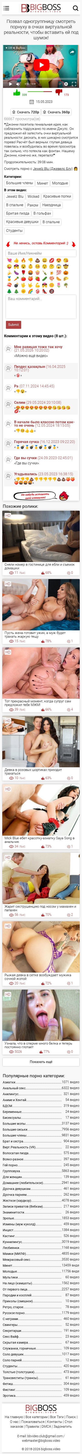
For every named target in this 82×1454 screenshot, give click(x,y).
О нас (14, 1422)
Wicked (33, 196)
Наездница (51, 205)
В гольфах (42, 213)
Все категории (37, 1417)
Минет (42, 183)
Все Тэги (57, 1417)
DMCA (46, 1427)
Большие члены (19, 183)
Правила (32, 1427)
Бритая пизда (17, 213)
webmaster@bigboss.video (41, 1440)
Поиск (71, 1417)
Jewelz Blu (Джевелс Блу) (53, 169)
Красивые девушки (22, 222)
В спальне (14, 205)
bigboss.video (50, 1449)
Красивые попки (57, 196)
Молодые (60, 183)
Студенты (14, 230)
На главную (14, 1417)
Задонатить (63, 1427)
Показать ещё (41, 1062)
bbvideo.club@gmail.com (45, 1436)
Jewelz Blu (14, 196)
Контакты (54, 1422)
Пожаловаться (32, 1422)
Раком (32, 205)
